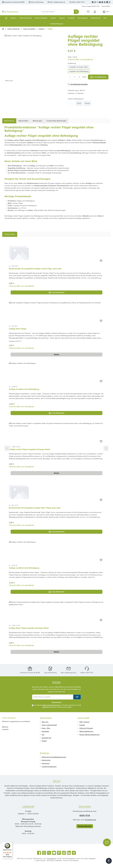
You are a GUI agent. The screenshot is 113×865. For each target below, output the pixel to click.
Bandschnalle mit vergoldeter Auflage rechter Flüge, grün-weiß (35, 269)
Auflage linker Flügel (17, 329)
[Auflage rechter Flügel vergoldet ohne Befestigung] (34, 58)
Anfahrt (44, 741)
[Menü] (11, 843)
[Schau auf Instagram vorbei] (95, 2)
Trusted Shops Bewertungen (56, 121)
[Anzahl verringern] (70, 77)
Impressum (46, 763)
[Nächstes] (106, 448)
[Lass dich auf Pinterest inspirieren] (102, 2)
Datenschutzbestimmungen (51, 705)
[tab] (9, 121)
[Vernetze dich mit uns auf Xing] (109, 2)
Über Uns (45, 722)
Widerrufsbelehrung (86, 731)
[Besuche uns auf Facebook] (92, 2)
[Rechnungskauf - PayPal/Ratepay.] (70, 103)
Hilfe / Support (84, 722)
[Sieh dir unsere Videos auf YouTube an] (100, 2)
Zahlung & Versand (86, 728)
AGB (43, 707)
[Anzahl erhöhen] (79, 77)
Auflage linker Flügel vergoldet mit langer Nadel (29, 628)
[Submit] (77, 697)
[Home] (7, 18)
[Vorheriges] (7, 448)
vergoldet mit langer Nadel (78, 67)
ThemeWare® (74, 860)
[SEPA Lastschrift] (74, 103)
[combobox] (49, 11)
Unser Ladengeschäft (49, 725)
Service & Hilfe (83, 718)
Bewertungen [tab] (37, 121)
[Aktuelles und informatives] (105, 2)
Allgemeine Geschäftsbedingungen (54, 757)
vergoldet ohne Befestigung (79, 71)
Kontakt (82, 725)
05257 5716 (84, 815)
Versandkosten (51, 858)
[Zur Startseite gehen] (10, 11)
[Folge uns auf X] (97, 2)
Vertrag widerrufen (85, 826)
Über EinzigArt (45, 718)
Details (56, 354)
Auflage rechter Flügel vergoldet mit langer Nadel (29, 449)
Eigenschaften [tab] (23, 121)
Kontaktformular (90, 820)
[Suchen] (76, 11)
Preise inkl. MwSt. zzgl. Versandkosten (80, 59)
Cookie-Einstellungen (49, 766)
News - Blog (46, 728)
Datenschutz (46, 760)
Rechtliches (44, 753)
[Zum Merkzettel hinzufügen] (101, 260)
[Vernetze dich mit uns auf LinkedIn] (107, 2)
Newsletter (45, 731)
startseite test (46, 738)
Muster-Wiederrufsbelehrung (89, 734)
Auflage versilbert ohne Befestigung (24, 389)
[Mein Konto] (95, 11)
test (43, 734)
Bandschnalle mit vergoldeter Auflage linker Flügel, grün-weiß (34, 508)
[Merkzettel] (88, 11)
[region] (34, 58)
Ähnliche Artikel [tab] (9, 234)
